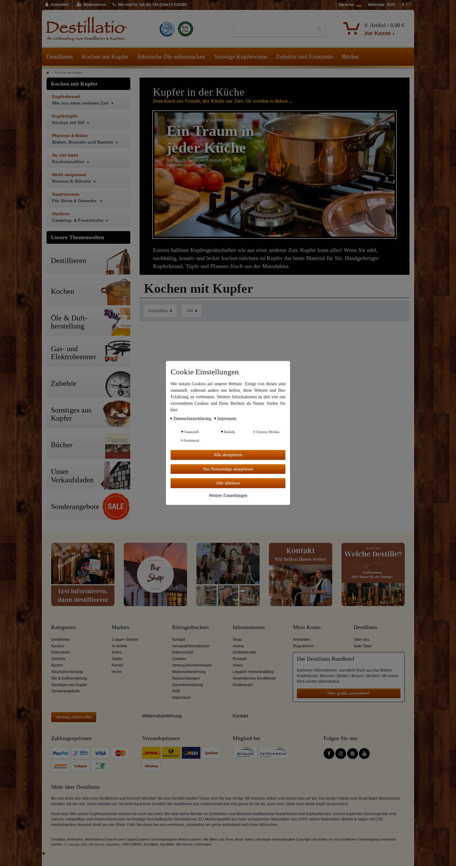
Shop (237, 639)
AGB (176, 691)
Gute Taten (363, 646)
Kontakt (178, 639)
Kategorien (63, 627)
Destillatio (365, 627)
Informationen (249, 627)
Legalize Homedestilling (253, 672)
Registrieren (303, 646)
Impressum (181, 697)
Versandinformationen (190, 646)
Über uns (361, 639)
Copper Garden (125, 639)
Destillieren (59, 56)
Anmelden (302, 639)
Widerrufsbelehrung (189, 672)
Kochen (57, 646)
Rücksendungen (186, 678)
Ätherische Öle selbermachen (171, 56)
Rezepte (240, 659)
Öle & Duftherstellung (69, 678)
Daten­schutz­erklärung (192, 418)
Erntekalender (245, 652)
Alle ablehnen (228, 483)
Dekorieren (60, 652)
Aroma (238, 646)
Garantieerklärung (187, 685)
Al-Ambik (119, 646)
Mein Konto (306, 627)
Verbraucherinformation (192, 665)
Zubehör (58, 659)
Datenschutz (182, 652)
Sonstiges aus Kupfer (69, 685)
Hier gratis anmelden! (349, 693)
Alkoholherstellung (67, 672)
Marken (120, 627)
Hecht (117, 672)
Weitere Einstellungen (228, 495)
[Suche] (319, 30)
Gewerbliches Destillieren (254, 678)
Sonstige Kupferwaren (240, 56)
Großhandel (243, 685)
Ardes (117, 652)
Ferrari (117, 665)
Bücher (350, 56)
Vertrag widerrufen (74, 716)
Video (238, 665)
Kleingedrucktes (190, 627)
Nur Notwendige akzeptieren (228, 468)
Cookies (179, 659)
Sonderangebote (65, 691)
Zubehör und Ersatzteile (304, 56)
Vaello (117, 659)
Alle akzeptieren (228, 455)
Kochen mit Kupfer (105, 56)
